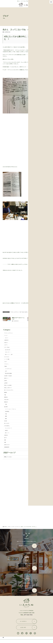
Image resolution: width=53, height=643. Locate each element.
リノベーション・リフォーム (10, 409)
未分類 (5, 420)
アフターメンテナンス (14, 312)
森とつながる (24, 312)
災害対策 (6, 435)
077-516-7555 (28, 615)
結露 (5, 439)
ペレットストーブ (8, 428)
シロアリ (6, 344)
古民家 (5, 380)
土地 (6, 371)
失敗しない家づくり (8, 387)
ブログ (20, 312)
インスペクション (8, 368)
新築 (6, 418)
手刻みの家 (6, 399)
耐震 (5, 442)
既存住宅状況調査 (8, 373)
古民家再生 (7, 411)
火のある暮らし (7, 425)
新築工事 (6, 401)
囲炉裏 (6, 430)
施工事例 (6, 406)
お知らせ (6, 342)
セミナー (6, 337)
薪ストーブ (7, 432)
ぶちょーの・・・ (8, 352)
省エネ (5, 437)
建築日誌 (6, 397)
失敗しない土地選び (8, 385)
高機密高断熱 (6, 447)
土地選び (6, 382)
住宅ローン (6, 378)
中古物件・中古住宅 (8, 375)
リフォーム (6, 363)
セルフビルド (6, 356)
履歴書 (5, 392)
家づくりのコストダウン (8, 390)
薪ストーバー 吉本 (8, 354)
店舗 (6, 416)
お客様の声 (6, 340)
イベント (6, 335)
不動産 (5, 366)
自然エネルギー (7, 444)
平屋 (5, 394)
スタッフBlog (6, 347)
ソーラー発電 (6, 359)
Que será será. (7, 349)
